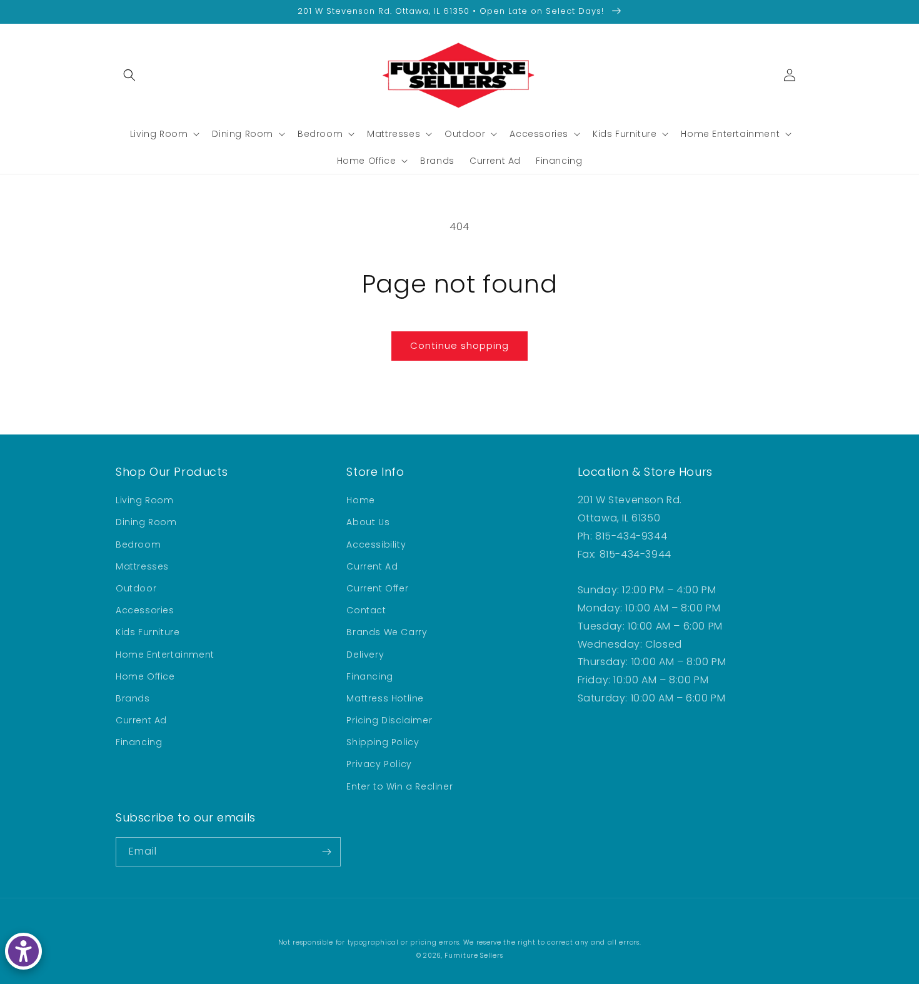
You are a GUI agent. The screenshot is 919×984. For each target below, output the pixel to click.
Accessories (145, 610)
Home (360, 500)
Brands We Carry (386, 632)
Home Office (145, 676)
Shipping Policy (382, 742)
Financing (139, 742)
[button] (129, 75)
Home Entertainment (165, 654)
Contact (366, 610)
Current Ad (141, 720)
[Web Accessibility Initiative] (23, 951)
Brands (133, 698)
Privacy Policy (378, 764)
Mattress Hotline (385, 698)
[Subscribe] (326, 851)
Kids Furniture (147, 632)
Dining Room (146, 522)
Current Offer (377, 588)
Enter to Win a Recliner (399, 786)
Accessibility (376, 544)
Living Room (145, 500)
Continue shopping (459, 345)
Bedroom (138, 544)
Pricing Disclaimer (389, 720)
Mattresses (142, 566)
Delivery (365, 654)
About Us (367, 522)
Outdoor (136, 588)
